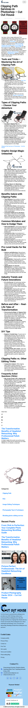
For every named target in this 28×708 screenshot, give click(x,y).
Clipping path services (12, 52)
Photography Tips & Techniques (13, 510)
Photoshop (12, 41)
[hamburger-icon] (24, 2)
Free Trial (3, 646)
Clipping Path (7, 493)
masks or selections (18, 95)
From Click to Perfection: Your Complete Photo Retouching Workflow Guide (12, 529)
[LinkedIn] (10, 678)
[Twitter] (17, 678)
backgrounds (11, 53)
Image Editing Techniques (11, 504)
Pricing (2, 657)
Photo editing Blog (5, 654)
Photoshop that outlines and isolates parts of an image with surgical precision (12, 45)
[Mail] (7, 678)
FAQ (4, 499)
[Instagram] (20, 678)
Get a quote (4, 649)
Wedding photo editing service (13, 515)
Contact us (3, 643)
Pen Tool (23, 80)
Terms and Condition (6, 651)
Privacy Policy (4, 641)
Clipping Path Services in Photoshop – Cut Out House (13, 147)
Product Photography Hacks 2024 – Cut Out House (11, 595)
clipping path (18, 46)
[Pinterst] (14, 678)
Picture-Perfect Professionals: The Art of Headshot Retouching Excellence (13, 450)
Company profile (5, 638)
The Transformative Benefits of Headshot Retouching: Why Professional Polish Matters (11, 542)
